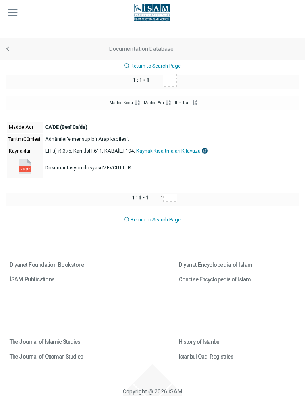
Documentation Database (141, 49)
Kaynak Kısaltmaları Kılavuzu (169, 151)
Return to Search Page (154, 66)
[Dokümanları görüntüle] (25, 173)
